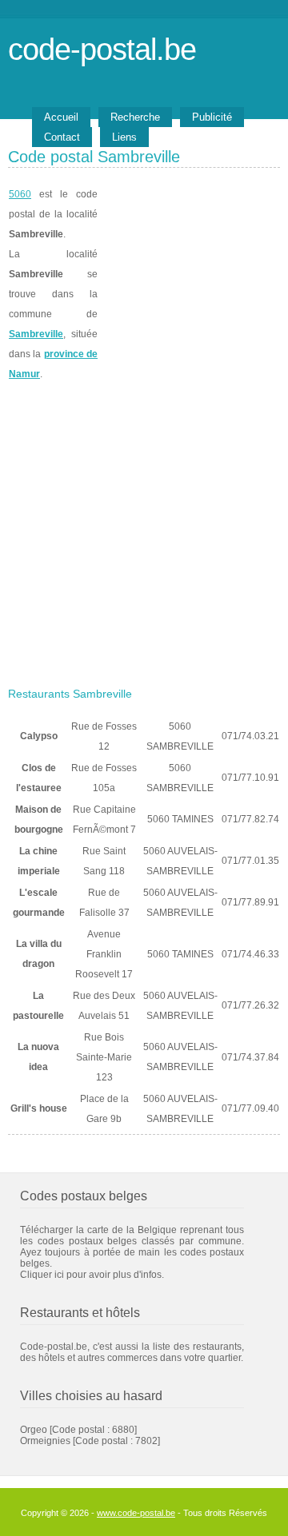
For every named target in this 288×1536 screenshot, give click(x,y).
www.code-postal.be (136, 1513)
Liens (124, 137)
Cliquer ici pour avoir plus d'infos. (92, 1274)
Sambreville (36, 334)
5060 (20, 194)
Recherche (135, 117)
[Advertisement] (144, 529)
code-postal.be (102, 49)
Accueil (61, 117)
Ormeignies (45, 1440)
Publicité (212, 117)
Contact (62, 137)
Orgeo (33, 1429)
